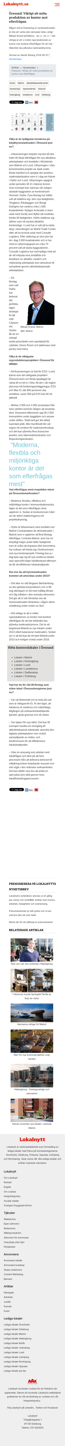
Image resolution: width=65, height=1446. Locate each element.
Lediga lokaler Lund (14, 1352)
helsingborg (15, 94)
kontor (12, 83)
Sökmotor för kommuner (16, 1237)
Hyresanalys (15, 59)
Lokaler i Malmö (23, 657)
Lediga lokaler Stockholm (17, 1324)
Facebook (53, 1407)
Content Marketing (13, 1274)
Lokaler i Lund (22, 665)
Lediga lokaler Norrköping (17, 1361)
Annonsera (11, 1254)
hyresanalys (15, 88)
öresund (41, 88)
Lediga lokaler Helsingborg (17, 1338)
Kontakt (8, 1182)
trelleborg (46, 94)
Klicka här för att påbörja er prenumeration (31, 922)
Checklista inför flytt (14, 1242)
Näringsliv (9, 1292)
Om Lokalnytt (11, 1177)
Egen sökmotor (11, 1223)
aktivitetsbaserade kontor (37, 83)
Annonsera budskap (14, 1265)
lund (37, 94)
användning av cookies (38, 1396)
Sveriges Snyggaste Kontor (18, 1205)
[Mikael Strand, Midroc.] (37, 300)
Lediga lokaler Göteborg (16, 1329)
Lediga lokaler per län (15, 1370)
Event (7, 1311)
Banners (8, 1279)
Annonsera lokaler (13, 1260)
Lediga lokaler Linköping (16, 1357)
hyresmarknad (29, 88)
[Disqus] (32, 835)
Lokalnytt (10, 1171)
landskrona (27, 94)
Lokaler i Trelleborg (25, 676)
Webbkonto (10, 1219)
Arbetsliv (8, 1297)
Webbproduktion (12, 1233)
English (7, 1187)
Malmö (21, 83)
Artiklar (15, 67)
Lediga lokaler (13, 1318)
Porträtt (8, 1306)
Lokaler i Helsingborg (26, 661)
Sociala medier (11, 1201)
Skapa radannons (13, 1269)
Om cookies (10, 1191)
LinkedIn (29, 1407)
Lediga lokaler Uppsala (15, 1366)
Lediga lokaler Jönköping (17, 1347)
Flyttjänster (9, 1246)
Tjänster (9, 1213)
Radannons (9, 1228)
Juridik (7, 1301)
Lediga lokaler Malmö (15, 1334)
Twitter (39, 1407)
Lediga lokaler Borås (14, 1343)
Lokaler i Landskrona (26, 668)
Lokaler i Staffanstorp (26, 672)
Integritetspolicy (12, 1196)
